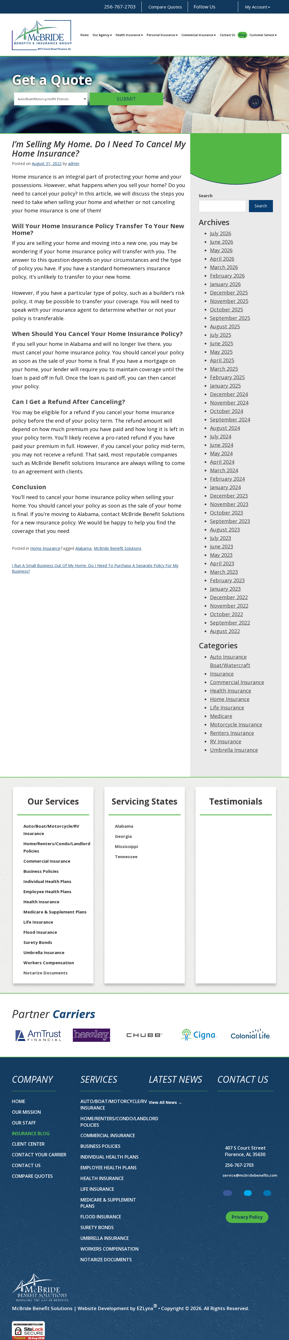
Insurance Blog (31, 1133)
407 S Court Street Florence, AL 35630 (245, 1151)
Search (206, 195)
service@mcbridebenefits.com (250, 1175)
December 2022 (229, 597)
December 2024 (229, 394)
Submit (126, 98)
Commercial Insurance (197, 35)
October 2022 (226, 614)
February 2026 (227, 275)
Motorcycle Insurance (236, 724)
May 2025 (221, 351)
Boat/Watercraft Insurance (230, 669)
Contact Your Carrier (39, 1155)
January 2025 (225, 385)
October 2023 (226, 512)
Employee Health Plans (47, 891)
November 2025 (229, 301)
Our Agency (101, 35)
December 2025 (229, 292)
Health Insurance (128, 35)
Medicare (221, 716)
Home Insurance (45, 548)
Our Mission (26, 1112)
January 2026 (225, 284)
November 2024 (229, 402)
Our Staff (24, 1123)
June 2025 (221, 343)
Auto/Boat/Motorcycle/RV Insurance (51, 829)
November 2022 (229, 605)
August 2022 (225, 631)
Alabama (83, 548)
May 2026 (221, 250)
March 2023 (224, 571)
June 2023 (221, 546)
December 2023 (229, 495)
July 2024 (220, 436)
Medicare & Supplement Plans (55, 912)
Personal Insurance (161, 35)
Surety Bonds (37, 942)
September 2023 (230, 521)
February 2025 (227, 377)
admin (73, 163)
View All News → (165, 1102)
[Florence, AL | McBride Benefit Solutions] (42, 35)
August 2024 (225, 428)
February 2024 (227, 478)
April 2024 (222, 461)
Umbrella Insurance (234, 749)
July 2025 (220, 334)
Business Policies (41, 871)
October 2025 (226, 309)
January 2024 (225, 487)
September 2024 (230, 419)
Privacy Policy (247, 1217)
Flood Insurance (40, 932)
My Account (256, 7)
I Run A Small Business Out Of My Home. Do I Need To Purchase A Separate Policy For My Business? (95, 568)
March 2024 (224, 470)
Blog (242, 35)
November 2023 (229, 504)
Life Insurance (227, 707)
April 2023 (222, 563)
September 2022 (230, 622)
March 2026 (224, 267)
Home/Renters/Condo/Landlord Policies (56, 847)
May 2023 (221, 555)
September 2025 (230, 318)
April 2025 (222, 360)
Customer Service (261, 35)
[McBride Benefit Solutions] (40, 1287)
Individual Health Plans (47, 881)
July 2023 (220, 538)
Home (84, 35)
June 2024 (221, 444)
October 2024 (226, 411)
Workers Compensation (48, 962)
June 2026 (221, 241)
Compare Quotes (164, 7)
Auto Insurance (228, 656)
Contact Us (227, 35)
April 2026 (222, 258)
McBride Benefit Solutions (117, 548)
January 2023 (225, 588)
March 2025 (224, 368)
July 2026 (220, 233)
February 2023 (227, 580)
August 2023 (225, 529)
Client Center (28, 1144)
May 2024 (221, 453)
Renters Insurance (232, 733)
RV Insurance (225, 741)
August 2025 (225, 326)
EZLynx (145, 1308)
